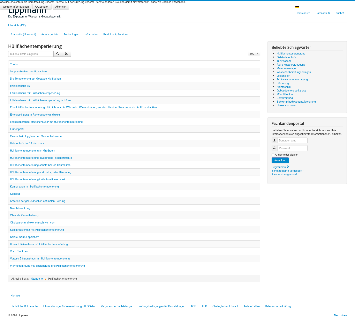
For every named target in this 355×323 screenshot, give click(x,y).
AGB (193, 306)
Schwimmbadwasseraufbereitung (296, 101)
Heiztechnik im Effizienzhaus (27, 143)
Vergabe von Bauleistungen (117, 306)
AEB (204, 306)
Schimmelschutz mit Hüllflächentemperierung (37, 230)
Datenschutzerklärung (278, 306)
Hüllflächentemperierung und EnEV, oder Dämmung (40, 172)
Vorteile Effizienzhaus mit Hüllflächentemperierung (40, 258)
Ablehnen (60, 6)
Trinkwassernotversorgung (292, 79)
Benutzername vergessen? (287, 170)
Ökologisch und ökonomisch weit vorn (32, 222)
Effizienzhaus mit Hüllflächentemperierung (35, 93)
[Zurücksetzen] (66, 54)
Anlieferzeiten (251, 306)
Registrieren (279, 167)
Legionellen (283, 76)
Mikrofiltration (285, 94)
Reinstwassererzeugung (291, 64)
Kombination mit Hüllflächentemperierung (34, 186)
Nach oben (340, 315)
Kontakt (15, 295)
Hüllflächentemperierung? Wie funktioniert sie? (37, 179)
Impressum (303, 13)
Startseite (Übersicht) (23, 34)
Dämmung (283, 83)
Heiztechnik (284, 87)
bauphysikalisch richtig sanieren (29, 71)
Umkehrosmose (286, 105)
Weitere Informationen (16, 6)
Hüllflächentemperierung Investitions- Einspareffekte (41, 158)
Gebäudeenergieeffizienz (291, 90)
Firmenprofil (17, 129)
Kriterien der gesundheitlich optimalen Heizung (37, 201)
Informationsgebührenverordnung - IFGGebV (69, 306)
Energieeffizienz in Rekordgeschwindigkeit (35, 114)
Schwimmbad (285, 98)
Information (91, 34)
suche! (340, 13)
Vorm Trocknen (19, 251)
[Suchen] (57, 54)
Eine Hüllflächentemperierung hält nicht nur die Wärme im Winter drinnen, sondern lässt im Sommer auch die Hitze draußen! (84, 107)
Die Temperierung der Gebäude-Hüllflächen (35, 78)
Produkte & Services (115, 34)
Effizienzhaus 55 (20, 86)
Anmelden (280, 160)
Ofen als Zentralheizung (24, 215)
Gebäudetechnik (286, 57)
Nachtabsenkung (20, 208)
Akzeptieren (42, 6)
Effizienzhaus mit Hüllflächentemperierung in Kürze (40, 100)
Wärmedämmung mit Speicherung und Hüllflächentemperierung (47, 265)
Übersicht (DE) (17, 25)
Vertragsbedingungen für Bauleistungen (162, 306)
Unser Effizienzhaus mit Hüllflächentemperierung (39, 244)
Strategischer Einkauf (225, 306)
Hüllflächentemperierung (291, 53)
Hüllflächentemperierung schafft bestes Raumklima (40, 165)
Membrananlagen (287, 68)
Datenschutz (323, 13)
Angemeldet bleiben (286, 154)
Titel (13, 64)
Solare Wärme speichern (24, 237)
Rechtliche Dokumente (24, 306)
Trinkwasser (284, 61)
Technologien (71, 34)
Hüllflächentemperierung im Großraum (32, 150)
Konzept (15, 194)
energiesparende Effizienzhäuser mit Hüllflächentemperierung (46, 122)
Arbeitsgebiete (49, 34)
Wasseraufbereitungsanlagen (294, 72)
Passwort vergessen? (284, 174)
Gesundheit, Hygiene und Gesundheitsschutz (37, 136)
